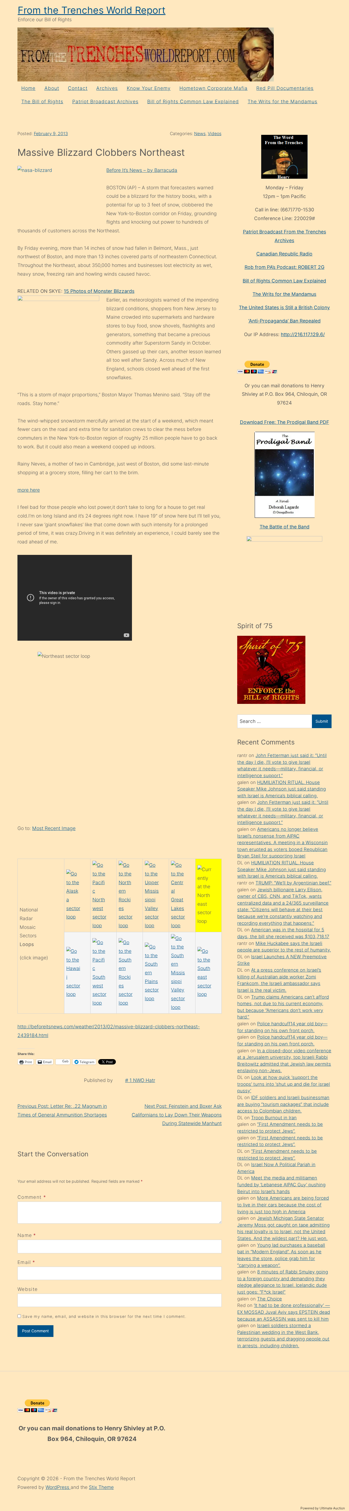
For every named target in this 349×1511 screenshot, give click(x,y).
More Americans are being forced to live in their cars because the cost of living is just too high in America (283, 1204)
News (200, 133)
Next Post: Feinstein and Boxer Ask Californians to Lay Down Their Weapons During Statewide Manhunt (177, 1114)
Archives (107, 88)
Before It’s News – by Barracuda (141, 170)
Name (24, 1235)
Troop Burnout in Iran (274, 1117)
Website (27, 1289)
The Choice (269, 1299)
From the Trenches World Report (92, 10)
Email (24, 1262)
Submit (321, 721)
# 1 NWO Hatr (140, 1080)
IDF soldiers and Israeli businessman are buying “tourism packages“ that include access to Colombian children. (283, 1104)
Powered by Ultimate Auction (322, 1508)
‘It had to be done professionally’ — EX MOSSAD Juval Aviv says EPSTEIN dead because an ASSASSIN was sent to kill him (283, 1312)
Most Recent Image (54, 828)
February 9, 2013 (51, 133)
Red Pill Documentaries (285, 88)
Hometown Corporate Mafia (213, 88)
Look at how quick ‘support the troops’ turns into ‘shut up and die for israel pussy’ (283, 1084)
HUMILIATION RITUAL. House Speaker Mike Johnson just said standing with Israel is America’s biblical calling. (281, 789)
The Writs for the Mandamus (282, 101)
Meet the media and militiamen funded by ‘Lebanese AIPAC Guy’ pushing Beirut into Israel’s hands (281, 1184)
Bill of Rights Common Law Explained (193, 101)
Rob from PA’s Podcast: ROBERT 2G (284, 267)
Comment (31, 1197)
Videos (214, 133)
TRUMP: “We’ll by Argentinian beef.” (293, 883)
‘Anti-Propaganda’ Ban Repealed (284, 321)
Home (28, 88)
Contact (78, 88)
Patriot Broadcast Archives (105, 101)
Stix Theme (101, 1487)
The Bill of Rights (42, 101)
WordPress (58, 1487)
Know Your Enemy (149, 88)
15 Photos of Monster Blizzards (99, 291)
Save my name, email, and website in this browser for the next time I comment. (104, 1316)
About (51, 88)
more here (28, 490)
